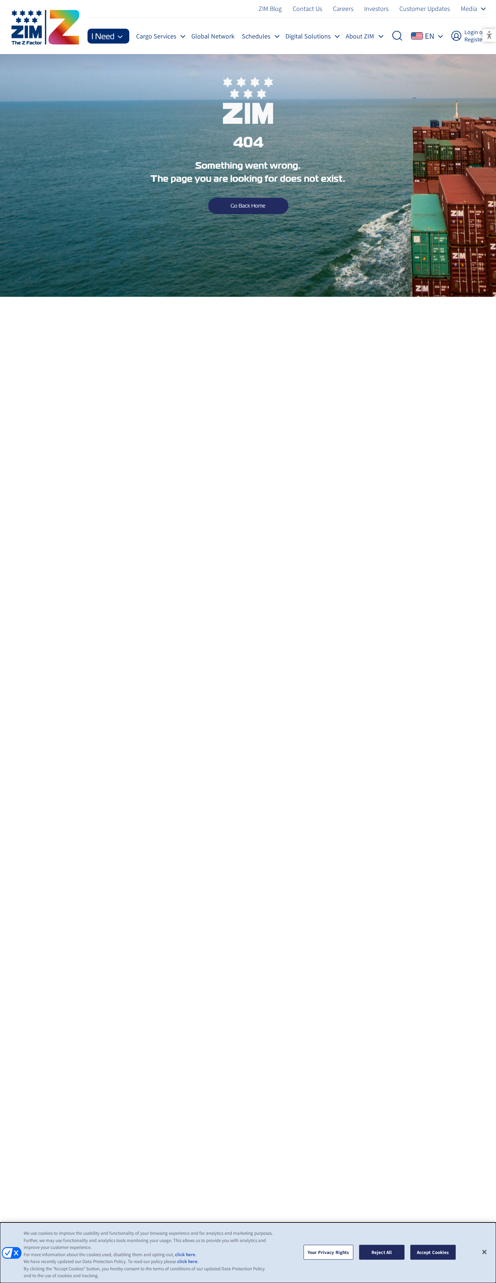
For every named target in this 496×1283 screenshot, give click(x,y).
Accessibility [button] (489, 35)
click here (185, 1254)
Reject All (381, 1252)
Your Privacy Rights (328, 1252)
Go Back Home (248, 205)
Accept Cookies (433, 1252)
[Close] (484, 1252)
